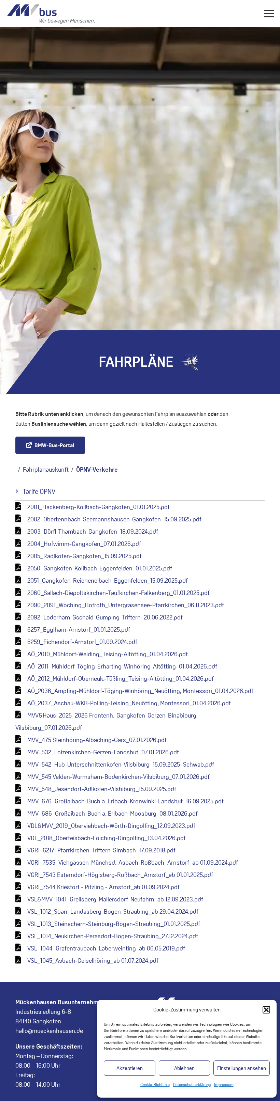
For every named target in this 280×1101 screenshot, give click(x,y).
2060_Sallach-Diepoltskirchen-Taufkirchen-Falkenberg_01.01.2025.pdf (118, 593)
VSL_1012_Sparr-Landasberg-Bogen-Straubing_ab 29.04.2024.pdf (112, 911)
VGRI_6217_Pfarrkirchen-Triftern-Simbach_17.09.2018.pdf (101, 850)
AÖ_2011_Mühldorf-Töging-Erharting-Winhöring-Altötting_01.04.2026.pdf (122, 666)
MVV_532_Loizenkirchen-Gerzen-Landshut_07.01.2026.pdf (103, 752)
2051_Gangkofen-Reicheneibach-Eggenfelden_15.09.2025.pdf (107, 580)
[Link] (51, 13)
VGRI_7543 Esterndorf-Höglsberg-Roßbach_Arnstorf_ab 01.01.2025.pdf (120, 875)
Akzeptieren (129, 1068)
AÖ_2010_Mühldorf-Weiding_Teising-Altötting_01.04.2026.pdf (107, 654)
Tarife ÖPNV (39, 491)
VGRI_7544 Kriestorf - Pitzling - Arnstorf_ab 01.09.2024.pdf (103, 887)
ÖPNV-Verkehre (97, 469)
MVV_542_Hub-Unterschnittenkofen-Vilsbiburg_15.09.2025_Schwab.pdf (120, 764)
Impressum (224, 1084)
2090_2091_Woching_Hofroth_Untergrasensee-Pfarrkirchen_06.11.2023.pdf (125, 605)
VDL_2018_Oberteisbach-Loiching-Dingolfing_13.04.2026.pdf (106, 838)
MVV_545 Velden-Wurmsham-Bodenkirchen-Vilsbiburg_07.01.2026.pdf (118, 777)
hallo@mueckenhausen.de (49, 1031)
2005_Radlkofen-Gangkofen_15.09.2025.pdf (84, 556)
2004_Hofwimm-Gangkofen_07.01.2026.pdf (84, 544)
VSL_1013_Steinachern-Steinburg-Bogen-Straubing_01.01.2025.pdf (113, 924)
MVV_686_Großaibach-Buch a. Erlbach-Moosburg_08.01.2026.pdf (112, 813)
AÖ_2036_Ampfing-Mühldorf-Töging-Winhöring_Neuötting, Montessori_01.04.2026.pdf (140, 691)
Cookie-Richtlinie (155, 1084)
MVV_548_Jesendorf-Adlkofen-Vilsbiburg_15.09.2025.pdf (101, 789)
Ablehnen (184, 1068)
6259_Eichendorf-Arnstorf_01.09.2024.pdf (82, 642)
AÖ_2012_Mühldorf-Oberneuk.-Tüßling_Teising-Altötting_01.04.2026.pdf (120, 678)
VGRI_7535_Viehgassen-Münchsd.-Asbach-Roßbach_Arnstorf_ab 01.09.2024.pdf (132, 862)
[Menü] (269, 13)
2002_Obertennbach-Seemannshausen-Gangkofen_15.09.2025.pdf (114, 519)
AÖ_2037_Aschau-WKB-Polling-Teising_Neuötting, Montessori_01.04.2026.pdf (129, 703)
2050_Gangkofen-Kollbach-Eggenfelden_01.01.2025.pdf (99, 568)
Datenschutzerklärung (192, 1084)
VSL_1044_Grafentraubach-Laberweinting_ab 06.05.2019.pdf (106, 948)
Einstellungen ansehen (241, 1068)
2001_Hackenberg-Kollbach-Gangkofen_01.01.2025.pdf (98, 507)
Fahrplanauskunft (46, 469)
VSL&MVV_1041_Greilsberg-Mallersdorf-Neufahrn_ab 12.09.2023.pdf (115, 899)
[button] (266, 1009)
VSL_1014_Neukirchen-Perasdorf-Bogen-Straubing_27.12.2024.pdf (112, 936)
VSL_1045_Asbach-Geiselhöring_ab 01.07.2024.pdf (92, 960)
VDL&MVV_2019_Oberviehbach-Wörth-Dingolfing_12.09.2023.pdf (111, 826)
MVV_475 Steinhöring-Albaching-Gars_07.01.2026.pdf (97, 740)
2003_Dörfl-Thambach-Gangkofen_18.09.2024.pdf (92, 531)
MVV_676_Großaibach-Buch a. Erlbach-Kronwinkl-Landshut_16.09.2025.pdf (125, 801)
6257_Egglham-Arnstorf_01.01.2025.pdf (78, 629)
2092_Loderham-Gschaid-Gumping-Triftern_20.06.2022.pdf (105, 617)
